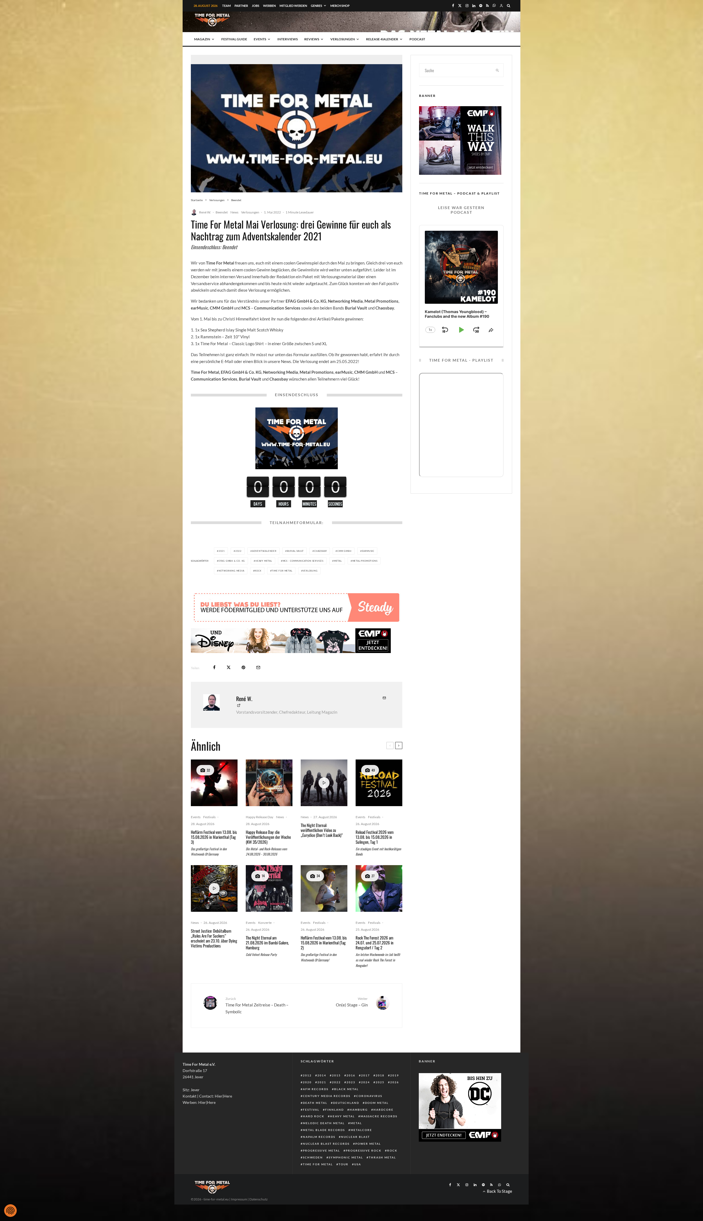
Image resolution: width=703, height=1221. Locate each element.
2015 (336, 1075)
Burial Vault (295, 551)
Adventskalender (264, 551)
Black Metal (346, 1089)
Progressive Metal (321, 1150)
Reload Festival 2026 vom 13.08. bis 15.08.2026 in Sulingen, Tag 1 (375, 836)
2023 (351, 1082)
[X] (460, 5)
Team (226, 5)
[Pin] (243, 667)
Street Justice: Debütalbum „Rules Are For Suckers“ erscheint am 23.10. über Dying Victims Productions (214, 938)
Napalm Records (319, 1136)
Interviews (287, 39)
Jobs (255, 5)
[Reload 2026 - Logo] (379, 782)
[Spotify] (480, 5)
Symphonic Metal (346, 1157)
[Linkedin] (473, 5)
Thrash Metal (382, 1157)
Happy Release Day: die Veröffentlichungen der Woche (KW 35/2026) (268, 836)
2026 (394, 1082)
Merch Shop (340, 5)
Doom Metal (377, 1102)
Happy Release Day (259, 817)
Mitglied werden (293, 5)
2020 (307, 1082)
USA (357, 1164)
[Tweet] (229, 667)
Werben (269, 5)
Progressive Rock (363, 1150)
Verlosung (310, 570)
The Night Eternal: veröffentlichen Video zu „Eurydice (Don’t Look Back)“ (322, 830)
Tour (343, 1164)
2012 (307, 1075)
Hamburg (359, 1109)
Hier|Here (223, 1096)
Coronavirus (369, 1096)
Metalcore (361, 1130)
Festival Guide (234, 39)
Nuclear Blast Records (326, 1143)
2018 (380, 1075)
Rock (258, 570)
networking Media (231, 570)
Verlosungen (342, 39)
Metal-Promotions (365, 560)
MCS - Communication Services (303, 560)
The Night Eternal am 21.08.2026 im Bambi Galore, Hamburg (267, 942)
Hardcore (383, 1109)
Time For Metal (282, 570)
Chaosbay (320, 551)
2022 (238, 551)
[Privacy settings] (10, 1210)
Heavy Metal (263, 560)
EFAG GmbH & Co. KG (232, 560)
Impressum (239, 1199)
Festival (311, 1109)
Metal (338, 560)
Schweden (313, 1157)
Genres (316, 5)
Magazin (202, 39)
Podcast (417, 39)
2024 (365, 1082)
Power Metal (368, 1143)
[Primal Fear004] (379, 888)
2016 (351, 1075)
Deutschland (346, 1102)
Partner (241, 5)
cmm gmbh (344, 551)
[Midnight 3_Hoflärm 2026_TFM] (214, 782)
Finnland (334, 1109)
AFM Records (315, 1089)
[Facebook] (453, 5)
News (234, 212)
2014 (321, 1075)
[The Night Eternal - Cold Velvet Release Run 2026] (269, 888)
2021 (222, 551)
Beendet (222, 212)
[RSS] (487, 5)
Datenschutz (258, 1199)
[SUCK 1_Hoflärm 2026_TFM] (324, 888)
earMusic (368, 551)
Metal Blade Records (324, 1130)
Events (260, 39)
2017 (365, 1075)
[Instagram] (467, 5)
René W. (205, 212)
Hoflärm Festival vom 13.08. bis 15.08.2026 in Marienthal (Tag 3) (214, 836)
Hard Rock (313, 1116)
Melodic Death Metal (324, 1123)
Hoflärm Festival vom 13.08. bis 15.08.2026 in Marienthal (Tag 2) (324, 942)
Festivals (209, 817)
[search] (497, 70)
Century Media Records (326, 1096)
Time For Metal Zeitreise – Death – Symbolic (256, 1005)
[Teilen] (214, 667)
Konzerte (265, 923)
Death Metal (315, 1102)
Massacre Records (379, 1116)
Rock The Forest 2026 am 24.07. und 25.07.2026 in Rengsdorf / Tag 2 (375, 942)
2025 (380, 1082)
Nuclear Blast (355, 1136)
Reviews (311, 39)
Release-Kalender (382, 39)
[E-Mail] (258, 667)
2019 (394, 1075)
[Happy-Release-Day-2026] (269, 782)
